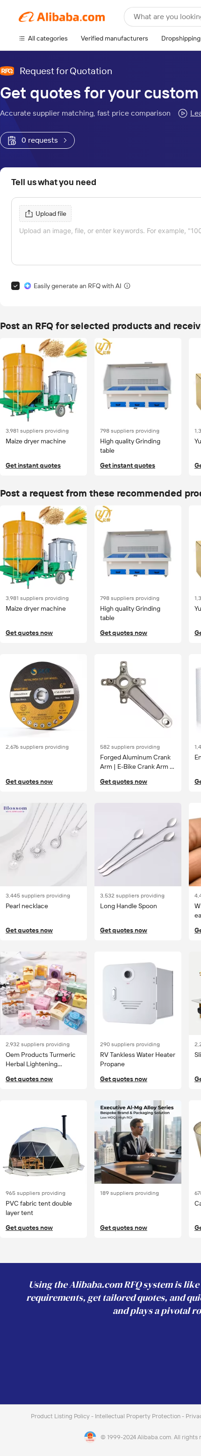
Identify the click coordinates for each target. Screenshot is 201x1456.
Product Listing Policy (61, 1416)
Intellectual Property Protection (138, 1416)
